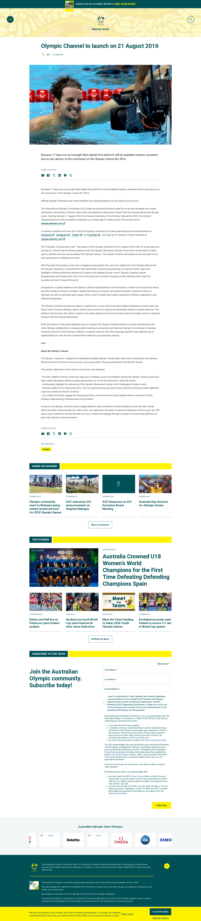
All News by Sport (100, 639)
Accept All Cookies (160, 912)
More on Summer (100, 524)
